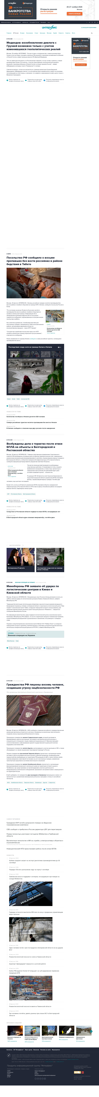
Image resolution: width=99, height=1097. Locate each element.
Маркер (9, 1075)
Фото (73, 33)
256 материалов (46, 1041)
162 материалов (80, 1041)
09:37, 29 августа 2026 (40, 582)
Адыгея (45, 782)
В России (15, 33)
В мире (22, 33)
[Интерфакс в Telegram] (38, 1079)
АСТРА (8, 1076)
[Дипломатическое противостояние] (49, 1035)
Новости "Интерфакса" (40, 1071)
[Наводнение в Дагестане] (83, 1035)
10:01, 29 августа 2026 (18, 681)
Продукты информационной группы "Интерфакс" (30, 1065)
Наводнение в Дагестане (80, 1038)
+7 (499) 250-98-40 (49, 1061)
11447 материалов (12, 1041)
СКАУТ (8, 1074)
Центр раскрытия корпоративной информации (45, 1075)
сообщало (33, 339)
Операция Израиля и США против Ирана (31, 1038)
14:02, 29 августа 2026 (18, 94)
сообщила (12, 114)
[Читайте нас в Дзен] (36, 1079)
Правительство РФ (12, 173)
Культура (42, 33)
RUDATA (36, 1074)
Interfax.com (25, 22)
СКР (8, 494)
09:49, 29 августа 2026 (18, 440)
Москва (49, 33)
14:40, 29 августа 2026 (17, 254)
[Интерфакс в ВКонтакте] (40, 1079)
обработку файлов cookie (73, 1059)
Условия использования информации (82, 1076)
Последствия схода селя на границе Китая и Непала (30, 347)
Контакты (9, 1050)
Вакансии (36, 1050)
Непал (9, 399)
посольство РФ (25, 399)
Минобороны (10, 641)
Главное (9, 33)
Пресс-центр (28, 1050)
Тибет (18, 399)
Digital (55, 33)
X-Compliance (10, 1072)
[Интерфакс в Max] (45, 1079)
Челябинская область (17, 782)
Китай (13, 399)
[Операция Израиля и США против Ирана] (32, 1036)
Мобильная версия (6, 22)
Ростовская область (16, 494)
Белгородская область (29, 494)
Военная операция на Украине (25, 582)
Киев (17, 641)
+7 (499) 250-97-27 (60, 1061)
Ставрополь (52, 782)
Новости (61, 33)
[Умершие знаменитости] (66, 1035)
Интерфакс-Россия (34, 22)
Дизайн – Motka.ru (78, 1079)
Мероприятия (56, 1050)
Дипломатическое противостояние (47, 1038)
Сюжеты (67, 33)
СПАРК (8, 1071)
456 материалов (63, 1039)
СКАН (36, 1072)
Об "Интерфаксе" (16, 22)
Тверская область (29, 782)
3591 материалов (29, 1042)
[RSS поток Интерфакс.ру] (43, 1079)
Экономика (29, 33)
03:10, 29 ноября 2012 (18, 39)
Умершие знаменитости (66, 1037)
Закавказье (38, 782)
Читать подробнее (54, 331)
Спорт (36, 33)
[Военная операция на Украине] (15, 1035)
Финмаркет (43, 22)
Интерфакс (49, 27)
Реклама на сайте (45, 1050)
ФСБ (8, 782)
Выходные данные (78, 1077)
